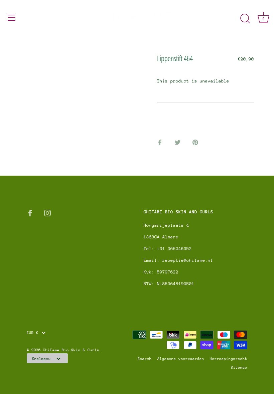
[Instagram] (47, 212)
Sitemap (239, 367)
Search (145, 359)
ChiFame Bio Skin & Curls (71, 350)
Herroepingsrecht (228, 359)
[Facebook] (30, 212)
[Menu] (11, 17)
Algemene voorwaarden (180, 359)
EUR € (32, 333)
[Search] (245, 18)
